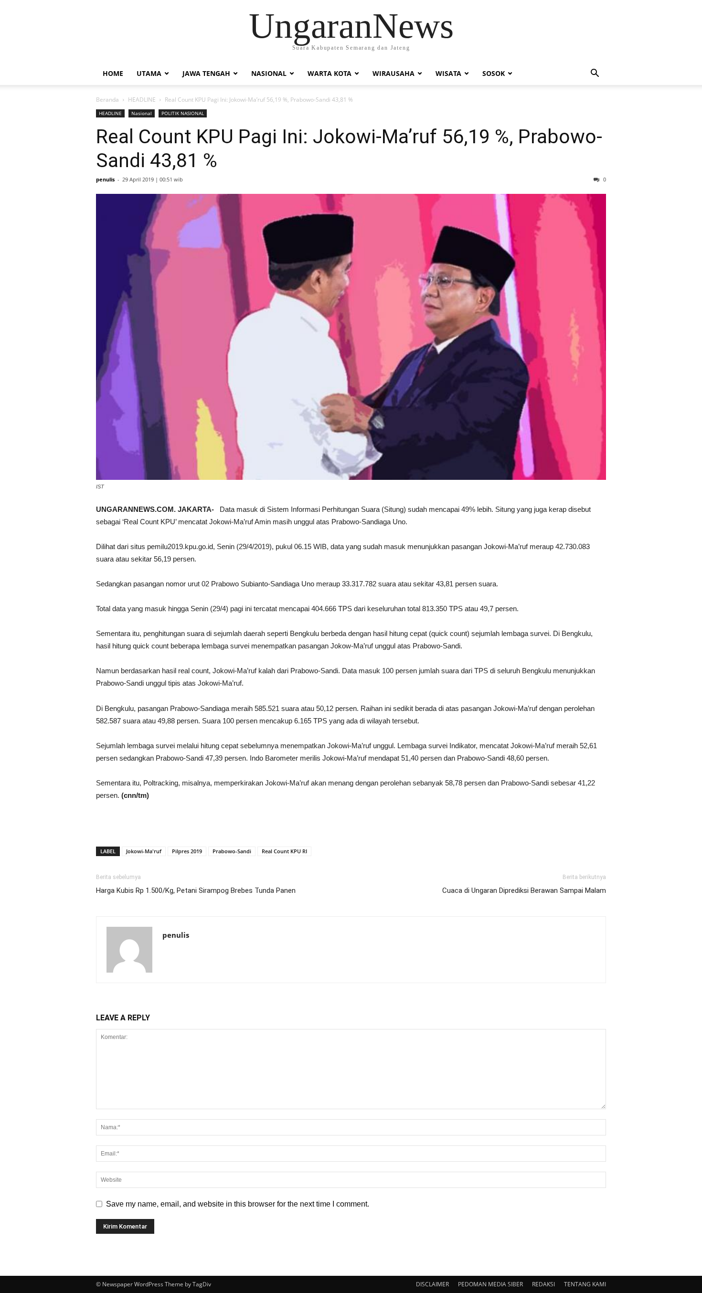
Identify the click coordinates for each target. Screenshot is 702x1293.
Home (113, 73)
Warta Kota (329, 73)
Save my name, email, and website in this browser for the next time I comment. (237, 1204)
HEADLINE (142, 99)
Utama (149, 73)
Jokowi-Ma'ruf (143, 851)
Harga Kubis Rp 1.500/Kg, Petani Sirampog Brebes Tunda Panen (196, 890)
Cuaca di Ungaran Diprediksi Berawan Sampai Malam (524, 890)
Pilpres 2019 (187, 851)
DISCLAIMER (432, 1284)
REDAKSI (543, 1284)
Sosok (493, 73)
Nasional (269, 73)
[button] (594, 74)
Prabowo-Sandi (232, 851)
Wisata (448, 73)
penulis (105, 179)
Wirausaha (393, 73)
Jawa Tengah (206, 73)
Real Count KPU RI (284, 851)
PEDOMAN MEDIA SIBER (490, 1284)
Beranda (107, 99)
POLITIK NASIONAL (182, 113)
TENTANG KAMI (585, 1284)
